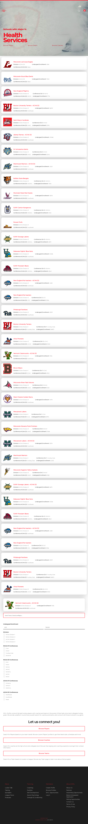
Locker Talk (8, 788)
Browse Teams (32, 45)
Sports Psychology (33, 795)
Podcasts (8, 797)
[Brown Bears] (44, 369)
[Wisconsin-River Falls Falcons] (44, 384)
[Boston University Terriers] (44, 326)
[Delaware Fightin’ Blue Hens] (44, 253)
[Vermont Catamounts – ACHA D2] (44, 355)
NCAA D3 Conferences (10, 660)
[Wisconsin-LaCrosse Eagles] (44, 63)
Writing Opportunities (73, 799)
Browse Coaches (57, 45)
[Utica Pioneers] (44, 340)
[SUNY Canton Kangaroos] (44, 209)
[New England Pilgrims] (44, 92)
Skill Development (33, 792)
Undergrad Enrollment (10, 624)
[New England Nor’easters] (44, 296)
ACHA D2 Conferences (10, 692)
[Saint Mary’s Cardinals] (44, 122)
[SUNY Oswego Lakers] (44, 238)
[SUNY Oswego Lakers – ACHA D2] (44, 486)
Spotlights (8, 792)
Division (6, 632)
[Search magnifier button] (82, 615)
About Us (69, 788)
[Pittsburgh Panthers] (44, 311)
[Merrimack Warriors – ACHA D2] (44, 165)
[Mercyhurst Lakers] (44, 413)
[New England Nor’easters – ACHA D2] (44, 282)
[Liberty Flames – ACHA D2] (44, 136)
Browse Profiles (51, 790)
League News (9, 795)
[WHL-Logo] (3, 11)
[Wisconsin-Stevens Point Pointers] (44, 428)
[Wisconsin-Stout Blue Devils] (44, 78)
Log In (48, 795)
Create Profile (50, 788)
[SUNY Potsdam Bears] (44, 267)
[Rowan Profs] (44, 224)
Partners (69, 790)
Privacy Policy (70, 806)
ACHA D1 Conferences (10, 681)
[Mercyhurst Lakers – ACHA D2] (44, 442)
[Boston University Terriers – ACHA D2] (44, 107)
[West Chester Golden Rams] (44, 398)
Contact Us (70, 802)
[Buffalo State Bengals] (44, 180)
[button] (79, 11)
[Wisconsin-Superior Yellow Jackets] (44, 471)
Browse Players (8, 45)
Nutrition (30, 790)
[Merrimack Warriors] (44, 457)
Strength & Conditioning (34, 797)
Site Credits (50, 819)
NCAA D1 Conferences (10, 646)
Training (7, 790)
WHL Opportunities (52, 792)
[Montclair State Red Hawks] (44, 194)
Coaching (30, 788)
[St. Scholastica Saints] (44, 151)
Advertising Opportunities (74, 792)
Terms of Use (70, 804)
